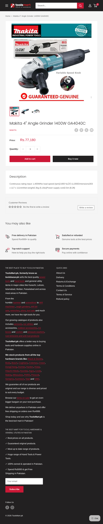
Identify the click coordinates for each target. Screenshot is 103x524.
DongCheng (11, 367)
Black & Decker (35, 359)
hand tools (20, 281)
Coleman (33, 363)
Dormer (21, 367)
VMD (37, 379)
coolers (19, 332)
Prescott (35, 375)
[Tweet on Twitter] (86, 130)
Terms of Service (64, 294)
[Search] (80, 6)
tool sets (31, 310)
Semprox (9, 379)
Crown (42, 363)
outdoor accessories (27, 328)
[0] (95, 5)
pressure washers (35, 332)
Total (27, 379)
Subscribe (14, 489)
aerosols (18, 324)
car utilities (28, 324)
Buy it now (73, 159)
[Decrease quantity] (23, 149)
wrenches (15, 310)
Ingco (31, 371)
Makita (13, 130)
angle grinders (23, 306)
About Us (60, 273)
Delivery (60, 277)
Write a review (86, 207)
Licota (38, 371)
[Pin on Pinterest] (81, 130)
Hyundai (24, 371)
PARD (27, 375)
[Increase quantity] (37, 149)
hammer (17, 302)
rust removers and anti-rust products (22, 336)
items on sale (23, 398)
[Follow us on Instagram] (12, 507)
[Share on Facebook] (76, 130)
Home (7, 16)
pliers (23, 310)
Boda (7, 363)
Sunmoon (19, 379)
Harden (29, 367)
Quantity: (14, 149)
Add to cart (30, 159)
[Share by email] (91, 130)
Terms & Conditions (65, 286)
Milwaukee (18, 375)
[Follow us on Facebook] (7, 507)
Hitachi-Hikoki (12, 371)
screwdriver (30, 302)
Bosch (15, 363)
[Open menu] (6, 6)
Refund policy (62, 299)
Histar (37, 367)
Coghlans (23, 363)
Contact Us (61, 290)
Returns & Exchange (66, 281)
